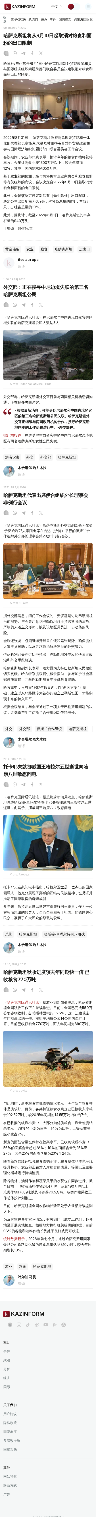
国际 (6, 1387)
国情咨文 (65, 19)
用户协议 (10, 1414)
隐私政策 (10, 1423)
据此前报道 (12, 435)
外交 (29, 457)
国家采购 (10, 1449)
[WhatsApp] (14, 53)
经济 (6, 1378)
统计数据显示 (14, 1238)
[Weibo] (37, 1325)
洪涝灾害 (12, 457)
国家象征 (10, 1432)
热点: (5, 19)
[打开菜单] (88, 6)
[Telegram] (23, 53)
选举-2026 (18, 19)
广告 (6, 1494)
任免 (44, 19)
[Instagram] (6, 53)
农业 (29, 249)
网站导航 (10, 1476)
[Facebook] (32, 53)
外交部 (45, 457)
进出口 (84, 249)
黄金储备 (12, 249)
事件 (53, 19)
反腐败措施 (11, 1441)
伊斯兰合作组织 (49, 729)
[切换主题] (73, 6)
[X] (41, 53)
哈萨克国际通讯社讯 (23, 1002)
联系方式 (10, 1485)
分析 (6, 1369)
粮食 (44, 249)
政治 (6, 1360)
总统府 (33, 19)
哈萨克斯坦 (63, 249)
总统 (8, 934)
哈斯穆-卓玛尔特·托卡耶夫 (64, 934)
